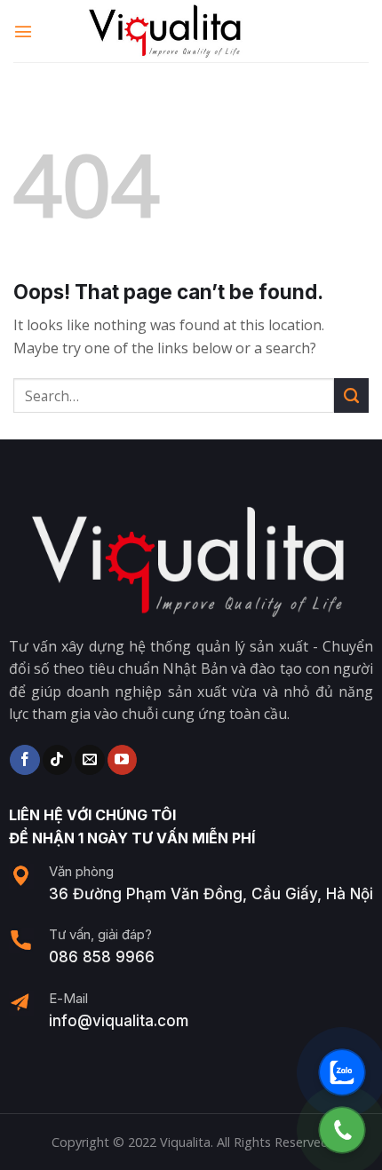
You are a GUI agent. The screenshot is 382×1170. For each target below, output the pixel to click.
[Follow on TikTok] (57, 760)
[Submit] (351, 395)
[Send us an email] (89, 760)
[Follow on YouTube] (122, 760)
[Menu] (24, 30)
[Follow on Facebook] (24, 760)
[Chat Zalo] (342, 1072)
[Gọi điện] (342, 1130)
